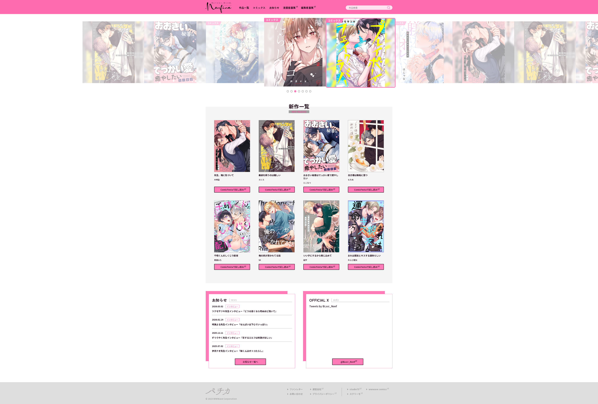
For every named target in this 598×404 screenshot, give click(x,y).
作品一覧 (244, 8)
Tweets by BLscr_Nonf (323, 306)
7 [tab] (310, 91)
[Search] (388, 7)
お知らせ (274, 8)
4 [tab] (299, 91)
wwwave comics (378, 389)
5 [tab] (303, 91)
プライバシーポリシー (323, 393)
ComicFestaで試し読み (232, 189)
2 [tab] (291, 91)
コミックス (259, 8)
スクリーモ (355, 393)
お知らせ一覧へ (250, 361)
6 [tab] (306, 91)
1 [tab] (288, 91)
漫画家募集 (289, 8)
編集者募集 (307, 8)
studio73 (354, 389)
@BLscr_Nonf (348, 361)
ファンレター (296, 389)
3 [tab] (295, 91)
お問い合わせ (296, 393)
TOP (592, 397)
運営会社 (317, 389)
